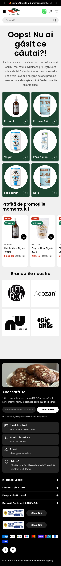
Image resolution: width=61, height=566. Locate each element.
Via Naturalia (16, 560)
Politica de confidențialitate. (34, 416)
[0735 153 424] (44, 11)
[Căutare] (54, 20)
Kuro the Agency (45, 560)
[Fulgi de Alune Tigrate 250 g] (42, 228)
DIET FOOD (8, 244)
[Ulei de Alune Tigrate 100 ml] (15, 228)
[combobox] (30, 20)
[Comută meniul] (4, 11)
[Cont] (51, 11)
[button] (4, 3)
